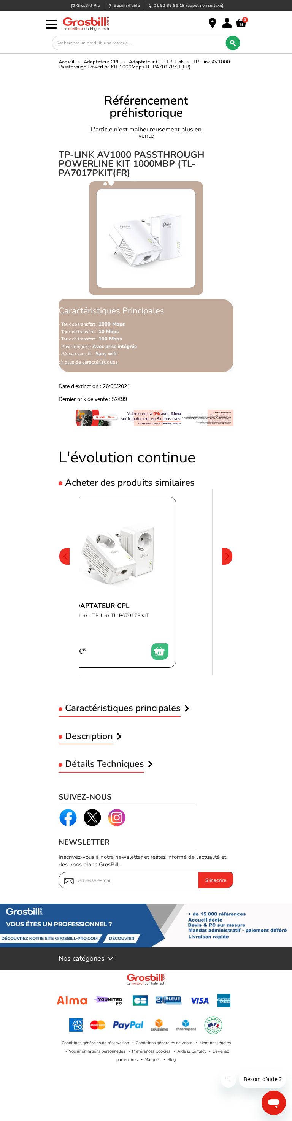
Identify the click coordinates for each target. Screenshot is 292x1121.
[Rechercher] (233, 43)
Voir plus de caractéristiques (86, 362)
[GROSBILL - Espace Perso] (227, 23)
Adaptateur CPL (102, 62)
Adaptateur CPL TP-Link (156, 62)
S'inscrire (215, 880)
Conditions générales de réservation (95, 1043)
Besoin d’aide (127, 5)
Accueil (67, 62)
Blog (171, 1059)
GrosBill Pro (88, 5)
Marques (152, 1059)
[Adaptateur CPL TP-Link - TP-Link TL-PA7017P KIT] (119, 582)
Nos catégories (82, 959)
